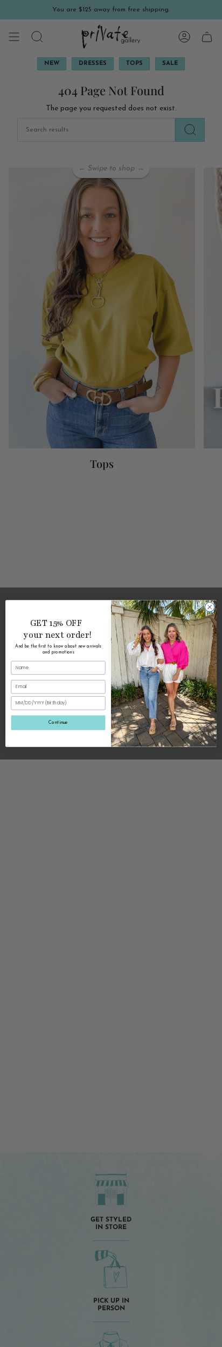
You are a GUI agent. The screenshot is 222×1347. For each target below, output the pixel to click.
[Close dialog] (209, 607)
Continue (57, 722)
